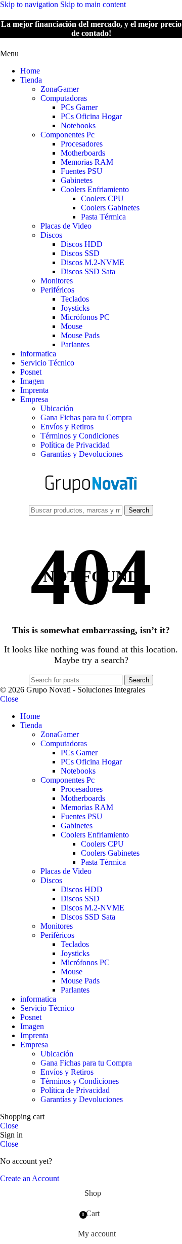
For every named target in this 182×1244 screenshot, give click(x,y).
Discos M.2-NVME (92, 262)
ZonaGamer (59, 89)
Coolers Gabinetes (110, 207)
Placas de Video (66, 226)
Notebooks (78, 125)
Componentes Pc (67, 134)
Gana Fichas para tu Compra (86, 417)
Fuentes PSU (82, 171)
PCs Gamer (79, 107)
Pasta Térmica (103, 216)
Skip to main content (93, 4)
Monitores (56, 280)
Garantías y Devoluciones (81, 454)
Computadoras (63, 98)
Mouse (71, 326)
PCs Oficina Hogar (91, 116)
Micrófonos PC (85, 317)
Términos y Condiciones (79, 435)
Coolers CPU (102, 198)
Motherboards (83, 153)
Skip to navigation (30, 4)
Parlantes (75, 344)
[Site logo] (91, 499)
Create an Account (29, 1178)
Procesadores (82, 143)
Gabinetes (77, 180)
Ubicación (56, 408)
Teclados (75, 299)
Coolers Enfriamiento (95, 189)
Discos (51, 235)
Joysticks (75, 308)
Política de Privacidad (75, 445)
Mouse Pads (80, 335)
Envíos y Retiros (67, 426)
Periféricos (57, 289)
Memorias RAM (87, 162)
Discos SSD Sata (88, 271)
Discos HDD (82, 244)
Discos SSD (80, 253)
